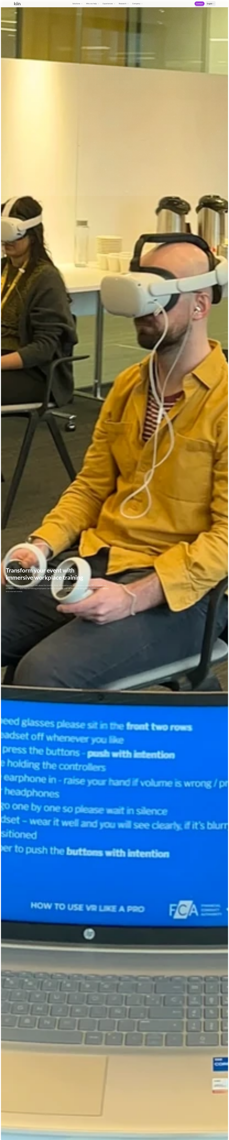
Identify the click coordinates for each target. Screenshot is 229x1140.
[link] (17, 3)
